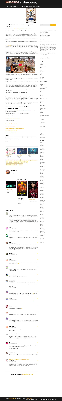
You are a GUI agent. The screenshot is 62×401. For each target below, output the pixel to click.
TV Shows (41, 123)
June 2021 (41, 224)
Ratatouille (22, 162)
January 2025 (42, 163)
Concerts (41, 78)
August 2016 (42, 242)
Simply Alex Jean (12, 352)
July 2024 (41, 172)
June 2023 (41, 190)
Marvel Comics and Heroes (44, 98)
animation (41, 64)
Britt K (10, 242)
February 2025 (42, 162)
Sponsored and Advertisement (44, 115)
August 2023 (42, 187)
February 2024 (42, 179)
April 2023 (41, 193)
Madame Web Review (33, 201)
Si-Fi (41, 111)
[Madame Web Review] (33, 189)
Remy (26, 162)
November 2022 (42, 200)
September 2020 (42, 236)
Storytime (41, 118)
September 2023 (42, 186)
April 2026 (41, 145)
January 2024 (42, 180)
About (11, 6)
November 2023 (42, 183)
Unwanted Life (11, 360)
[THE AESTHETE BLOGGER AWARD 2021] (11, 151)
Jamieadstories (11, 253)
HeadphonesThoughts (28, 2)
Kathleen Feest (42, 41)
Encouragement (42, 84)
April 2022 (41, 210)
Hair (41, 91)
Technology (42, 119)
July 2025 (41, 155)
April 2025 (41, 159)
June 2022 (41, 207)
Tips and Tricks (42, 122)
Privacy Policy (38, 6)
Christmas (41, 75)
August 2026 (42, 142)
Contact (14, 6)
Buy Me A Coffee (32, 6)
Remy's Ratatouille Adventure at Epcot (11, 164)
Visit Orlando (20, 164)
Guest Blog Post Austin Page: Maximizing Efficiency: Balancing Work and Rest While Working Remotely (47, 53)
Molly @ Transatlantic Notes (14, 212)
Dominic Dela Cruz (12, 274)
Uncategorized (42, 126)
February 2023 (42, 196)
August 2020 (42, 238)
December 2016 (42, 239)
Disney (7, 160)
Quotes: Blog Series (43, 108)
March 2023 (42, 194)
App (41, 67)
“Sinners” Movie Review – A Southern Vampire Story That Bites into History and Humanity (22, 201)
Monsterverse (42, 101)
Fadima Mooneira (12, 326)
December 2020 (42, 232)
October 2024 (42, 167)
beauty (41, 70)
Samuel (10, 266)
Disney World (35, 160)
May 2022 (41, 208)
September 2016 (42, 241)
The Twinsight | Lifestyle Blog (14, 333)
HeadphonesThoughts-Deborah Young (13, 28)
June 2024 (41, 173)
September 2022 (42, 203)
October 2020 (42, 235)
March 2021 (42, 228)
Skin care (41, 112)
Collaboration (42, 77)
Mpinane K (11, 317)
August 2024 (42, 170)
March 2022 (42, 211)
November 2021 (42, 217)
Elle (9, 342)
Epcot (7, 162)
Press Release (42, 106)
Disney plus (30, 160)
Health (41, 92)
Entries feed (42, 134)
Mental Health (42, 99)
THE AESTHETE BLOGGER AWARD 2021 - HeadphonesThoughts (19, 359)
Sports (41, 116)
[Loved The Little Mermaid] (33, 151)
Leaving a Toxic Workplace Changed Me (46, 33)
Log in (41, 133)
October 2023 (42, 184)
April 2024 (41, 176)
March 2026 (42, 146)
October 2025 (42, 152)
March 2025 (42, 160)
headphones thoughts (16, 162)
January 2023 (42, 197)
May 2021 (41, 225)
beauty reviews (42, 71)
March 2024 (42, 177)
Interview (41, 95)
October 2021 (42, 218)
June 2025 (41, 156)
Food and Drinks (42, 88)
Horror (41, 94)
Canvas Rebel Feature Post (44, 32)
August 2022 (42, 204)
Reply (37, 227)
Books (41, 74)
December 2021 (42, 215)
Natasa (10, 259)
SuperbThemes (29, 398)
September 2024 (42, 169)
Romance (41, 109)
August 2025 (42, 153)
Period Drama (42, 105)
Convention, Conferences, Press (45, 80)
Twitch (18, 6)
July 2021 (41, 222)
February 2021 (42, 229)
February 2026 (42, 148)
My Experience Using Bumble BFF (45, 35)
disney (19, 160)
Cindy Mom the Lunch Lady (13, 311)
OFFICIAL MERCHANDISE (24, 6)
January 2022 (42, 214)
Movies (11, 160)
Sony (41, 113)
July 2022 (41, 205)
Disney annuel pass (24, 160)
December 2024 (42, 165)
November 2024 (42, 166)
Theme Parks (15, 160)
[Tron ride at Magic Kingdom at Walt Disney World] (22, 151)
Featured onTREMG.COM (44, 87)
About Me (41, 63)
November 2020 (42, 234)
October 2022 (42, 201)
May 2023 (41, 191)
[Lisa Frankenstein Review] (11, 184)
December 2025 (42, 149)
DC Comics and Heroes (43, 81)
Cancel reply (30, 374)
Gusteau (10, 162)
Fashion (41, 85)
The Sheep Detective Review (44, 36)
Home (7, 6)
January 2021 (42, 231)
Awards (41, 68)
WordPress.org (42, 137)
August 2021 (42, 221)
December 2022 (42, 198)
